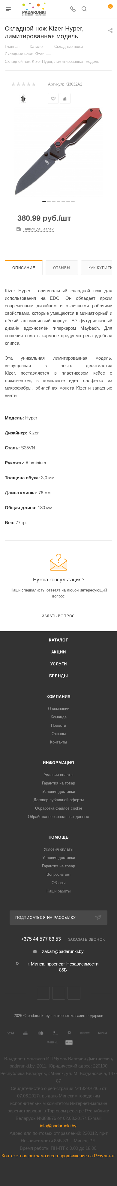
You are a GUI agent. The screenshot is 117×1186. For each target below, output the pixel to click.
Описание (23, 268)
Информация (58, 763)
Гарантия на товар (58, 783)
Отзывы (61, 268)
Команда (59, 717)
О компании (58, 708)
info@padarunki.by (58, 1125)
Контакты (58, 742)
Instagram (74, 993)
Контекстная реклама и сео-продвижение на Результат (58, 1155)
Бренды (58, 676)
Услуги (58, 664)
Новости (58, 725)
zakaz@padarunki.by (63, 951)
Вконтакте (43, 993)
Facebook (58, 993)
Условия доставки (58, 791)
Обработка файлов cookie (58, 808)
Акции (58, 652)
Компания (58, 696)
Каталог (58, 640)
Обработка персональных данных (58, 816)
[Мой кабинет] (95, 9)
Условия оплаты (58, 775)
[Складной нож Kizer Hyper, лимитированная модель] (59, 152)
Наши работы (58, 891)
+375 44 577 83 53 (41, 939)
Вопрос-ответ (58, 874)
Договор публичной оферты (59, 800)
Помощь (59, 837)
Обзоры (58, 883)
